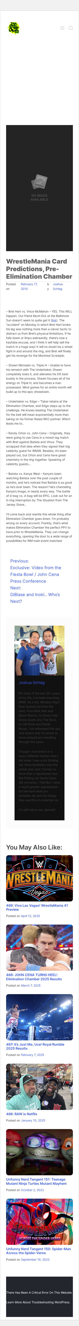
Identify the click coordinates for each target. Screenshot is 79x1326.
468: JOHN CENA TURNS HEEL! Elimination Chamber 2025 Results (34, 977)
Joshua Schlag (32, 682)
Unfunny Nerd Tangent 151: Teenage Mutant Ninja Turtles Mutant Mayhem (36, 1181)
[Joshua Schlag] (39, 651)
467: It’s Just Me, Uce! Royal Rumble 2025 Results (35, 1046)
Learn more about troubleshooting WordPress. (38, 1302)
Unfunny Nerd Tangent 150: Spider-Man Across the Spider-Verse (38, 1251)
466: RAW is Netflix (21, 1114)
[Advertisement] (39, 83)
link (54, 320)
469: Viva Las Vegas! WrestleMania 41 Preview (37, 907)
